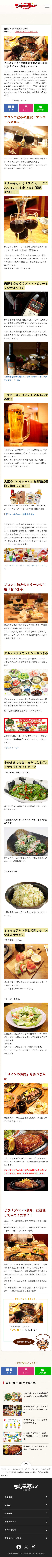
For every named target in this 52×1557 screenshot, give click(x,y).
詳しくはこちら (12, 747)
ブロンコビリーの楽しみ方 (26, 31)
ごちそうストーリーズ (19, 1469)
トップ (3, 1469)
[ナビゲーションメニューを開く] (47, 6)
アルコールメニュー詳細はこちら (20, 514)
